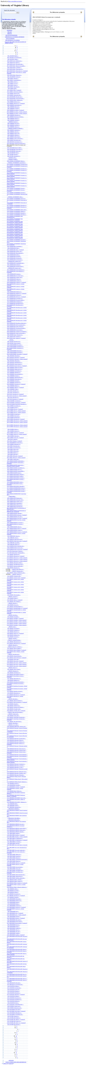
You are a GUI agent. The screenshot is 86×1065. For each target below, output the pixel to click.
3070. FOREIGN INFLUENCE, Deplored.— (15, 474)
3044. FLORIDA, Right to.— (13, 429)
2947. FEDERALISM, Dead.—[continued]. (15, 249)
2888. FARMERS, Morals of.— (13, 118)
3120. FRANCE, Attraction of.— (13, 567)
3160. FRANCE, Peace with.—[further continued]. (17, 662)
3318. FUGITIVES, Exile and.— (13, 989)
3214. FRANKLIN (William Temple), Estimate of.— (17, 781)
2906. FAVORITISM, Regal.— (13, 152)
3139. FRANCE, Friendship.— (13, 616)
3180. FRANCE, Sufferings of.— (13, 705)
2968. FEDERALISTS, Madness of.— (14, 291)
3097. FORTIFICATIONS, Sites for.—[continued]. (16, 528)
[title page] (9, 32)
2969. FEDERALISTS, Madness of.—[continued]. (17, 293)
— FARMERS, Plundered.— (12, 121)
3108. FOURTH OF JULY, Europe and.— (15, 547)
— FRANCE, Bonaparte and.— (17, 571)
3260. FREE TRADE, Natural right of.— (15, 876)
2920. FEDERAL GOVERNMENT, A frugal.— (16, 188)
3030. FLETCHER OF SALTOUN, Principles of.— (17, 404)
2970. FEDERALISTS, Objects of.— (14, 295)
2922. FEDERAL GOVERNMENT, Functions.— (16, 192)
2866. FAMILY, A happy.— (13, 81)
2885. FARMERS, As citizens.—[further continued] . (17, 113)
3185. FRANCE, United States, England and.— (16, 717)
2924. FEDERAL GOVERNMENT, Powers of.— (16, 198)
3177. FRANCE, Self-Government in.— (15, 700)
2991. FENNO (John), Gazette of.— (14, 336)
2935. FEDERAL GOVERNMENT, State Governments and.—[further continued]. (15, 222)
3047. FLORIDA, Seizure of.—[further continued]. (17, 434)
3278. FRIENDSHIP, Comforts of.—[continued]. (16, 907)
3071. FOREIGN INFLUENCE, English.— (15, 476)
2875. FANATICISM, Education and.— (15, 96)
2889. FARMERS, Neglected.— (13, 120)
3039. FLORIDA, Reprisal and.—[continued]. (16, 419)
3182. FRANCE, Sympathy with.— (14, 708)
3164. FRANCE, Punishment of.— (14, 672)
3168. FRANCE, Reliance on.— (13, 680)
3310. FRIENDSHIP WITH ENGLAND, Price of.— (17, 974)
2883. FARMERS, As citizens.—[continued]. (15, 110)
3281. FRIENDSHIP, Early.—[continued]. (15, 913)
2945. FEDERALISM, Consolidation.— (15, 246)
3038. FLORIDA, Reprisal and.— (13, 417)
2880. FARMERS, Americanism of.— (14, 105)
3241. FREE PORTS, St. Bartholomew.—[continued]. (17, 840)
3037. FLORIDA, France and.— (13, 415)
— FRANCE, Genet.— (12, 626)
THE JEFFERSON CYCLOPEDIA (12, 40)
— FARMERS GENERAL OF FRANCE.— (15, 128)
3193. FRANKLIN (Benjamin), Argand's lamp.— (16, 738)
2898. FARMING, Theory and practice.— (15, 138)
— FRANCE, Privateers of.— (13, 670)
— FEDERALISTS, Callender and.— (14, 261)
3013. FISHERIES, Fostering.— (13, 375)
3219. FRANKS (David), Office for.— (14, 791)
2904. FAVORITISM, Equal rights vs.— (15, 149)
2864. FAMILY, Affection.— (13, 78)
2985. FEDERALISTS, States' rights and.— (15, 326)
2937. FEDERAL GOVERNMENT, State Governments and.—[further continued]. (15, 227)
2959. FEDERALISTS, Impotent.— (14, 273)
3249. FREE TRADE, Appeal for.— (14, 856)
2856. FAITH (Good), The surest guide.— (15, 64)
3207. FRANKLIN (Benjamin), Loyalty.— (15, 767)
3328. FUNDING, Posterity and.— (14, 1006)
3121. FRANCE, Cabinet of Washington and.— (16, 572)
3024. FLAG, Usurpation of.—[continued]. (15, 394)
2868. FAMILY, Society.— (13, 85)
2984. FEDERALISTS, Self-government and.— (16, 324)
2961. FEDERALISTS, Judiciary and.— (15, 277)
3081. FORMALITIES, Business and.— (15, 498)
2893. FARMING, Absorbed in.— (13, 130)
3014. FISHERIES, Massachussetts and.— (15, 377)
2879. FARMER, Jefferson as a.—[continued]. (16, 103)
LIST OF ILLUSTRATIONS (11, 35)
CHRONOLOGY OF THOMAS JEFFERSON (14, 37)
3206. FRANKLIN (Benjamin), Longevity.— (16, 765)
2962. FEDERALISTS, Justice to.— (14, 278)
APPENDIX (11, 1060)
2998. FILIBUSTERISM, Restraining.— (15, 350)
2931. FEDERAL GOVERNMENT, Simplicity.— (16, 212)
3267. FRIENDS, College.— (12, 888)
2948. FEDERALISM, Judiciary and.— (14, 251)
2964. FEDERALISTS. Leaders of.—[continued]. (16, 282)
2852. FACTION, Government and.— (14, 57)
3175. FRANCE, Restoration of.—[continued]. (16, 694)
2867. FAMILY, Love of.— (13, 83)
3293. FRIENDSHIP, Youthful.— (13, 933)
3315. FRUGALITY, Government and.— (15, 984)
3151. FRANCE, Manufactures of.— (14, 641)
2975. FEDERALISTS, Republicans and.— (15, 303)
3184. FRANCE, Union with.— (13, 715)
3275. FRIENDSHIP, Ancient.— (13, 902)
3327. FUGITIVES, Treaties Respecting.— (15, 1004)
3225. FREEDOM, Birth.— (13, 803)
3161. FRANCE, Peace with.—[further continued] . (17, 664)
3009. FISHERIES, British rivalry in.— (14, 369)
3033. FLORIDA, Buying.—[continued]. (15, 409)
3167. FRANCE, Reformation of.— (14, 678)
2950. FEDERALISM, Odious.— (13, 254)
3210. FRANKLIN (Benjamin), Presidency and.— (16, 773)
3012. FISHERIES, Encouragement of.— (15, 374)
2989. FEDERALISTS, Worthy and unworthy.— (16, 333)
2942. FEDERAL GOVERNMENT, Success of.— (16, 239)
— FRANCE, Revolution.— (13, 698)
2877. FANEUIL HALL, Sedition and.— (15, 100)
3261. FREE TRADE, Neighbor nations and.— (16, 877)
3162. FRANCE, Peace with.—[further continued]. (17, 665)
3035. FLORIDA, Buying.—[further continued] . (16, 412)
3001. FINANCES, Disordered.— (13, 355)
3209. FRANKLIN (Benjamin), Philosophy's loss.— (17, 771)
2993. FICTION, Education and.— (14, 341)
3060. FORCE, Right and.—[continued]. (15, 455)
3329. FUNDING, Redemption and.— (14, 1007)
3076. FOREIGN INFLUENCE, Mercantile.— (16, 486)
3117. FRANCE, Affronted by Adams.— (15, 562)
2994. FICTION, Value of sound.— (14, 343)
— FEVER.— (11, 339)
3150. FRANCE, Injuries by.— (13, 636)
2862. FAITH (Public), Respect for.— (14, 75)
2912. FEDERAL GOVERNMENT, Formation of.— (17, 168)
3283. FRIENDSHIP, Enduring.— (13, 916)
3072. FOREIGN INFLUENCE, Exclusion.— (16, 477)
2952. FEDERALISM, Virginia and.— (14, 258)
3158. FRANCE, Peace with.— (13, 659)
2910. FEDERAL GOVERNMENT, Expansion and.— (17, 164)
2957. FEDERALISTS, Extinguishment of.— (16, 269)
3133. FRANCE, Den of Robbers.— (14, 601)
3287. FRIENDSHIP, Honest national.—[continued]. (17, 923)
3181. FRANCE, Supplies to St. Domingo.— (15, 707)
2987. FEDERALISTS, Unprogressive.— (15, 329)
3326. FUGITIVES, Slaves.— (13, 1002)
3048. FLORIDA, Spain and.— (13, 435)
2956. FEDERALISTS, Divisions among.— (15, 266)
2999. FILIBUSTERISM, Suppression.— (15, 352)
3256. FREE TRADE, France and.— (14, 868)
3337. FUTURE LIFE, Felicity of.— (14, 1021)
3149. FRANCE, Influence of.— (13, 635)
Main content (11, 1)
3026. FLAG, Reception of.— (13, 397)
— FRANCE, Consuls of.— (13, 596)
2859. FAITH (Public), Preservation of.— (15, 69)
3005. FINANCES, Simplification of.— (14, 362)
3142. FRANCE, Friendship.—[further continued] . (17, 621)
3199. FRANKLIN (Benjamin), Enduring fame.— (16, 750)
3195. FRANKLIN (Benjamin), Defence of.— (16, 741)
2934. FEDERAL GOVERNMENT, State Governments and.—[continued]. (15, 219)
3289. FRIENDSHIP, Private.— (13, 926)
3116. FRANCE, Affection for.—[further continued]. (17, 561)
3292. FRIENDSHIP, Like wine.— (14, 931)
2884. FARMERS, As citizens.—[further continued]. (17, 111)
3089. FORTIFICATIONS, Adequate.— (14, 513)
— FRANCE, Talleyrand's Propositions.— (15, 712)
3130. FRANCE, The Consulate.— (14, 594)
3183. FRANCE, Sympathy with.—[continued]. (16, 710)
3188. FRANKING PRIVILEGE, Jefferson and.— (16, 726)
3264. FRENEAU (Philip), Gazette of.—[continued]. (17, 882)
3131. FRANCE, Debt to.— (13, 598)
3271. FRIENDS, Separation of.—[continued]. (16, 895)
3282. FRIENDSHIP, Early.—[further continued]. (16, 914)
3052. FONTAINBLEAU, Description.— (15, 442)
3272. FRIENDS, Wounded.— (13, 897)
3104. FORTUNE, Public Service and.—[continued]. (17, 541)
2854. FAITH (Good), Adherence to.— (14, 60)
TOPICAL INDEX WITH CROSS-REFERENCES (15, 1062)
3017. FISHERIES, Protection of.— (14, 382)
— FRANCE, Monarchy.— (13, 645)
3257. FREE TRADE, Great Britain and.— (15, 870)
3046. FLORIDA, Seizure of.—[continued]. (15, 432)
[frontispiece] (9, 30)
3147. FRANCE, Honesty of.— (13, 631)
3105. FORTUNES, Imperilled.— (13, 542)
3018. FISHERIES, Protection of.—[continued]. (16, 384)
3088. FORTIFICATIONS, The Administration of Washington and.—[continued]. (16, 511)
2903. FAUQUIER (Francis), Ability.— (14, 147)
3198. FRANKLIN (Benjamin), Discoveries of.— (16, 748)
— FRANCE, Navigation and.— (13, 654)
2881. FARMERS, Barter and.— (13, 106)
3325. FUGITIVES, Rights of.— (13, 1001)
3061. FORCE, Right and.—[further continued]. (16, 457)
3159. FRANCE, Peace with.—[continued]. (15, 660)
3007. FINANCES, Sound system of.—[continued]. (17, 365)
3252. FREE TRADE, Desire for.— (14, 861)
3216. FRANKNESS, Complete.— (14, 785)
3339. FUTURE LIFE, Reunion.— (14, 1024)
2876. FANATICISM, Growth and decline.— (15, 98)
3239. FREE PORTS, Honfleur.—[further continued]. (17, 836)
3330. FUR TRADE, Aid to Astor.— (14, 1009)
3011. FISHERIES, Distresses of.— (14, 372)
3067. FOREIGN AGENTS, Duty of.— (14, 469)
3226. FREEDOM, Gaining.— (13, 805)
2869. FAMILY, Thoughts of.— (13, 86)
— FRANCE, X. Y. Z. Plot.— (13, 724)
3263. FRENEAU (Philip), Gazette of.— (15, 881)
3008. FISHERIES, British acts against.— (15, 367)
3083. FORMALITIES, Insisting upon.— (15, 501)
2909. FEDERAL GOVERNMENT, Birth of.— (16, 161)
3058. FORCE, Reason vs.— (12, 452)
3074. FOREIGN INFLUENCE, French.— (15, 482)
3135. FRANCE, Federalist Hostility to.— (15, 606)
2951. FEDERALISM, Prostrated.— (14, 256)
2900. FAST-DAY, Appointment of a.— (14, 141)
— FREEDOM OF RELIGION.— (13, 819)
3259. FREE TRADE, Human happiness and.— (16, 874)
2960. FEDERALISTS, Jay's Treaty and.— (15, 275)
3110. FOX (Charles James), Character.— (15, 551)
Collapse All (5, 1063)
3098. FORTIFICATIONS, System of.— (15, 530)
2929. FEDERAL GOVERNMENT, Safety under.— (17, 209)
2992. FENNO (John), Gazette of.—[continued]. (16, 338)
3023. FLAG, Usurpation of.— (13, 392)
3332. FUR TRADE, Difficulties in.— (14, 1012)
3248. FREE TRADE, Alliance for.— (14, 854)
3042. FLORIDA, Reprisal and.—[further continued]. (17, 425)
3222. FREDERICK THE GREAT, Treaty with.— (16, 797)
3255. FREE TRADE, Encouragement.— (15, 867)
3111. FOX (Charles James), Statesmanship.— (16, 552)
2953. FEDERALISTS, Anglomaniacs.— (15, 259)
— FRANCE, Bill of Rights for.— (17, 569)
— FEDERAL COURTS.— (13, 159)
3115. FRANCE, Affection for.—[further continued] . (17, 559)
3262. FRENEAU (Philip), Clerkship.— (15, 879)
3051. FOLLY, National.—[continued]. (14, 440)
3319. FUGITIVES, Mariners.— (13, 991)
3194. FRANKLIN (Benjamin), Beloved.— (15, 740)
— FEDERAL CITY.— (12, 157)
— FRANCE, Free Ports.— (13, 615)
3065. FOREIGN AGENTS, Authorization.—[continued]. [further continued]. (15, 466)
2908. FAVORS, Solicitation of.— (13, 156)
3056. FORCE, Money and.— (13, 449)
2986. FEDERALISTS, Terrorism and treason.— (16, 328)
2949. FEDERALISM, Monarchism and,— (15, 253)
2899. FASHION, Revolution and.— (14, 140)
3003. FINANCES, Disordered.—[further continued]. (17, 359)
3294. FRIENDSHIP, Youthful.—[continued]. (16, 934)
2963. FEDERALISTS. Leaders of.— (14, 280)
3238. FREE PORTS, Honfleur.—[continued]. (16, 835)
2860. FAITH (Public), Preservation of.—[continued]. (17, 70)
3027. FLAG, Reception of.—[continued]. (15, 399)
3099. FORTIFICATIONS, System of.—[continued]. (17, 531)
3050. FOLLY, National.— (13, 439)
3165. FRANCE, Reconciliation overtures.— (15, 674)
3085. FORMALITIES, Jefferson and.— (15, 504)
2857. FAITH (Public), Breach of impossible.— (16, 65)
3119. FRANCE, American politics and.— (15, 566)
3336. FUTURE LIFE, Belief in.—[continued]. (16, 1019)
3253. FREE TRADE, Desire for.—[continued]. (16, 862)
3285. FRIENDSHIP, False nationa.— (14, 919)
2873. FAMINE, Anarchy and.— (13, 93)
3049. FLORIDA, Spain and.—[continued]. (15, 437)
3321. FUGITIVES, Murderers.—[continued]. (16, 994)
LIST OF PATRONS (10, 38)
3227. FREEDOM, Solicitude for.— (14, 807)
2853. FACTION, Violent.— (12, 59)
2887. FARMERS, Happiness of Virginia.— (15, 116)
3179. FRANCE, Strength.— (13, 703)
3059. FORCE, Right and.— (12, 454)
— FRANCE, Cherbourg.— (16, 574)
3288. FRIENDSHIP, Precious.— (13, 924)
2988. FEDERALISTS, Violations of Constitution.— (17, 331)
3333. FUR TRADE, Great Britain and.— (15, 1014)
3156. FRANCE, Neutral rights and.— (14, 655)
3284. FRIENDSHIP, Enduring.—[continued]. (16, 918)
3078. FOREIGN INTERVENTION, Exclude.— (16, 489)
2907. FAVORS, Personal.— (12, 154)
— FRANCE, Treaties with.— (13, 713)
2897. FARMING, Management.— (14, 136)
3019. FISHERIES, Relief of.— (13, 385)
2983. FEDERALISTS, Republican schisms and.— (17, 323)
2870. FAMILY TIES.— (12, 88)
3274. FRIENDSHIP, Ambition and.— (14, 900)
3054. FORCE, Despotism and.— (13, 445)
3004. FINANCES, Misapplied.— (13, 360)
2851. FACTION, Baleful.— (12, 55)
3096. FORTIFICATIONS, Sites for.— (14, 526)
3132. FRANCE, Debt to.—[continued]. (15, 599)
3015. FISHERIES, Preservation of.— (14, 379)
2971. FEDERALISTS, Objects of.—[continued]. (16, 296)
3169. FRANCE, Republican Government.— (15, 681)
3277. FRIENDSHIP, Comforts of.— (14, 905)
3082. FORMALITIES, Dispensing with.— (15, 499)
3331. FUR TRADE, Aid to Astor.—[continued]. (16, 1011)
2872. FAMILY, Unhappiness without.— (15, 91)
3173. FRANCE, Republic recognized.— (15, 691)
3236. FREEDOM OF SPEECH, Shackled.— (15, 831)
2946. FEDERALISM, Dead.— (13, 248)
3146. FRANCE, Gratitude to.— (13, 630)
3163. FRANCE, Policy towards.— (14, 669)
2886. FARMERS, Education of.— (14, 115)
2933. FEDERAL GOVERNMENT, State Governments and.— (15, 217)
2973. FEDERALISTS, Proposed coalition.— (16, 300)
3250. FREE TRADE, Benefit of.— (14, 857)
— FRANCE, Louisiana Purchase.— (14, 640)
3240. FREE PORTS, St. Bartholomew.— (15, 838)
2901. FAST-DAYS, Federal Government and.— (16, 143)
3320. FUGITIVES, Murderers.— (13, 992)
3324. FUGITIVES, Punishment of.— (14, 999)
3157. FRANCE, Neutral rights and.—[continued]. (17, 657)
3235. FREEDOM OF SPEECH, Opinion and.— (16, 830)
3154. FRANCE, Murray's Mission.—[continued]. (16, 650)
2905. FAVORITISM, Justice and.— (14, 151)
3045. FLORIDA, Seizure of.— (13, 430)
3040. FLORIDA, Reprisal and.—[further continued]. (17, 420)
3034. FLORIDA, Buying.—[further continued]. (16, 410)
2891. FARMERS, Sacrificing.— (13, 125)
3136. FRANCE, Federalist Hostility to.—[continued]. (17, 608)
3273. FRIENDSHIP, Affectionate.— (14, 898)
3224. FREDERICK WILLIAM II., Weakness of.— (17, 802)
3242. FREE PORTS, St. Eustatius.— (14, 841)
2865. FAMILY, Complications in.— (14, 80)
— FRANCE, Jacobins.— (12, 638)
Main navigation (18, 1)
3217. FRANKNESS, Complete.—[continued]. (16, 786)
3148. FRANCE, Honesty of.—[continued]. (15, 633)
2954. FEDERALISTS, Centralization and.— (15, 263)
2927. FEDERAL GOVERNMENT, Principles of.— (17, 205)
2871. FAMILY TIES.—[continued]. (14, 90)
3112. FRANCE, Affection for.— (13, 554)
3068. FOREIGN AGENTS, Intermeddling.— (16, 471)
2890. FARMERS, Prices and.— (13, 123)
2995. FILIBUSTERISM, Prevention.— (15, 344)
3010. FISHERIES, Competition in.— (14, 370)
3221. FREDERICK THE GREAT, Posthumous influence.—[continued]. (16, 796)
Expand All (10, 1063)
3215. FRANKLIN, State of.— (13, 783)
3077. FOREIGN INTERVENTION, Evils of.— (16, 487)
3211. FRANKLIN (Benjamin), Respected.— (15, 774)
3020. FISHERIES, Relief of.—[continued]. (15, 387)
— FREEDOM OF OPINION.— (13, 808)
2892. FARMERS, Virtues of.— (13, 126)
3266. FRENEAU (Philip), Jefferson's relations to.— (17, 887)
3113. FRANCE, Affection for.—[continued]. (16, 556)
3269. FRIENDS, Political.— (13, 892)
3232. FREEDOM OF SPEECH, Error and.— (16, 824)
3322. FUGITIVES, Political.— (13, 996)
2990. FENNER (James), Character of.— (15, 334)
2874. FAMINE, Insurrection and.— (14, 95)
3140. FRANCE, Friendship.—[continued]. (15, 618)
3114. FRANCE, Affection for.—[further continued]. (17, 557)
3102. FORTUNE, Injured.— (13, 537)
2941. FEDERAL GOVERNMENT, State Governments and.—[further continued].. (15, 237)
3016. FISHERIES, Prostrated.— (13, 380)
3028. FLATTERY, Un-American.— (14, 400)
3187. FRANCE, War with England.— (14, 721)
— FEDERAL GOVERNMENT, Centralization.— (16, 162)
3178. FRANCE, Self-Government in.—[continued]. (17, 702)
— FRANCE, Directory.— (13, 603)
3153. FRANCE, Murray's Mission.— (14, 648)
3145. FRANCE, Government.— (13, 628)
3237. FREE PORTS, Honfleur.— (13, 833)
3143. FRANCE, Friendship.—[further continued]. (17, 623)
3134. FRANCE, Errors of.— (13, 604)
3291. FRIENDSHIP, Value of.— (13, 929)
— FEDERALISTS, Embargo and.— (14, 268)
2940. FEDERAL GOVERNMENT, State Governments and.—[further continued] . (15, 235)
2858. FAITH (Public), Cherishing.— (14, 67)
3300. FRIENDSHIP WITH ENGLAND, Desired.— (17, 949)
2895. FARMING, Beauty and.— (13, 133)
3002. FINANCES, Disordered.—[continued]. (16, 357)
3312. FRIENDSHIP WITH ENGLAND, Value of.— (17, 978)
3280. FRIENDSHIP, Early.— (13, 911)
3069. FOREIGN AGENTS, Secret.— (14, 472)
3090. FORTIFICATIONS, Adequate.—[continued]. (17, 514)
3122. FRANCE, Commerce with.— (14, 576)
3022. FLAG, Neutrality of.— (13, 390)
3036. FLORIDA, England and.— (13, 414)
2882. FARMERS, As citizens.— (13, 108)
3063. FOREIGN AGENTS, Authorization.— (15, 460)
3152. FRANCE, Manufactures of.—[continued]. (16, 643)
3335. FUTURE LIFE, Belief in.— (14, 1017)
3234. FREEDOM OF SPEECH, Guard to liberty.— (17, 828)
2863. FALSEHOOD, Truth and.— (14, 76)
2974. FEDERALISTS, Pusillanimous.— (15, 301)
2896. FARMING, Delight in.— (13, 135)
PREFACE (9, 33)
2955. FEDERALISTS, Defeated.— (14, 264)
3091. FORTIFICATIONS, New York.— (15, 516)
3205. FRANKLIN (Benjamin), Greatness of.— (16, 764)
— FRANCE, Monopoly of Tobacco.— (14, 646)
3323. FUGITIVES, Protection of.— (14, 997)
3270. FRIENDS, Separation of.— (14, 893)
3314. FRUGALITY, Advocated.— (14, 982)
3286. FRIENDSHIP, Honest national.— (15, 921)
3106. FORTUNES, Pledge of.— (13, 544)
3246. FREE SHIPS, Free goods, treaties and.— (16, 850)
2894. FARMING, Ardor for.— (13, 131)
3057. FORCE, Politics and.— (13, 450)
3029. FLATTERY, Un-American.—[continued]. (16, 402)
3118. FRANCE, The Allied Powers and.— (15, 564)
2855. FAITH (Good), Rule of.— (13, 62)
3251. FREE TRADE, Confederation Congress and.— (17, 859)
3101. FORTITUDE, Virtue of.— (13, 536)
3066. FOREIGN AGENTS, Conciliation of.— (16, 467)
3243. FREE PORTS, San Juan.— (13, 843)
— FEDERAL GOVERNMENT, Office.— (15, 196)
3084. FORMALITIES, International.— (15, 503)
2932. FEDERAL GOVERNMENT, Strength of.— (16, 214)
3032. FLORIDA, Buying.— (13, 407)
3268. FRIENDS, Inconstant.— (13, 890)
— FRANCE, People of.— (13, 667)
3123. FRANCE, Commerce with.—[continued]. (16, 577)
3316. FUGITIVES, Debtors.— (13, 986)
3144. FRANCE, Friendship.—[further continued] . (17, 625)
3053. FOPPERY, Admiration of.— (14, 444)
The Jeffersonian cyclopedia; (9, 19)
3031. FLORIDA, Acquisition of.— (14, 405)
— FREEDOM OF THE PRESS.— (14, 818)
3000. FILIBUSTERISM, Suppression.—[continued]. (17, 354)
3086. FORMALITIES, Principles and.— (15, 506)
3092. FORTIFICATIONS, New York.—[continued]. (17, 518)
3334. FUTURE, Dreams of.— (13, 1016)
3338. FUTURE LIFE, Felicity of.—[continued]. (16, 1022)
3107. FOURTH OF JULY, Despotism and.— (15, 546)
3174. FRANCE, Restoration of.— (14, 692)
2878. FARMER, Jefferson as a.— (13, 101)
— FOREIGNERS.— (12, 496)
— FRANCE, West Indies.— (13, 723)
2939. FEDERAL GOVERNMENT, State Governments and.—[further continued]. (15, 232)
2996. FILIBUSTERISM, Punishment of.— (15, 346)
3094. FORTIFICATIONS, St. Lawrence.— (15, 522)
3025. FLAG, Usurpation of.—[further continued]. (17, 395)
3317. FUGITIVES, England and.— (14, 987)
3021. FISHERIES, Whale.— (13, 389)
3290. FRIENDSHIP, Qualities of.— (14, 928)
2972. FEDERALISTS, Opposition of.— (15, 298)
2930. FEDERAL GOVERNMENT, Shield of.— (16, 211)
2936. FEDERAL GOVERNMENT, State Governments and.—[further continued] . (15, 224)
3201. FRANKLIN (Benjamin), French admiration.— (17, 754)
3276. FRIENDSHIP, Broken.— (13, 903)
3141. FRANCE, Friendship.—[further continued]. (17, 620)
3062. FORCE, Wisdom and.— (13, 459)
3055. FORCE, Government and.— (14, 447)
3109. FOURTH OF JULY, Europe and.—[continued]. (17, 549)
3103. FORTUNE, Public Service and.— (15, 539)
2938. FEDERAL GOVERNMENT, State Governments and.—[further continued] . (15, 230)
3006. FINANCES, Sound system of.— (14, 364)
